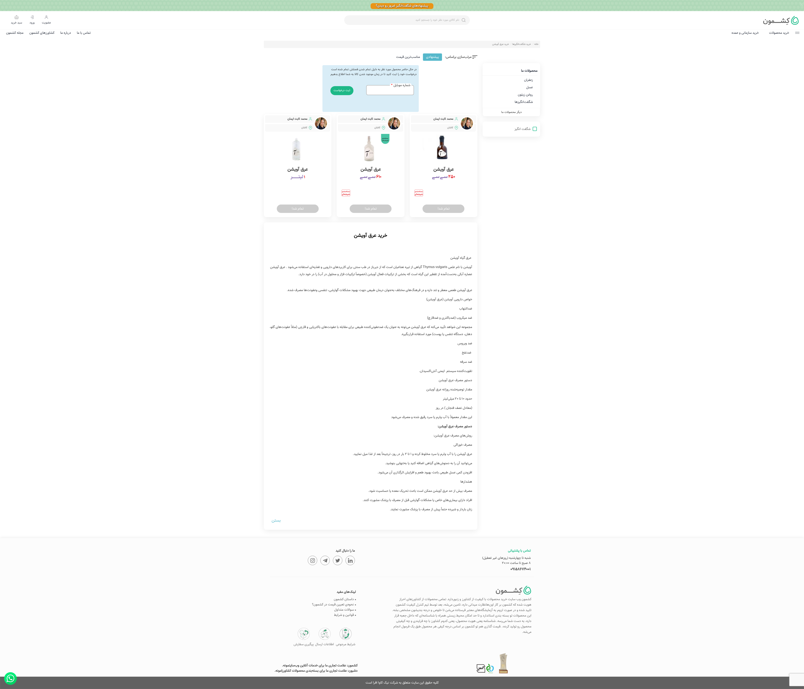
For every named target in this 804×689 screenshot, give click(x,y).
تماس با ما (84, 33)
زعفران (528, 80)
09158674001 (520, 569)
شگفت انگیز (522, 129)
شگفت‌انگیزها (524, 102)
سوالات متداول (344, 610)
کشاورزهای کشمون (41, 33)
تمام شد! (444, 208)
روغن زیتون (525, 94)
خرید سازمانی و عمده (745, 33)
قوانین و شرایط (344, 615)
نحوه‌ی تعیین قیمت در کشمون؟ (333, 604)
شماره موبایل (401, 85)
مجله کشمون (14, 33)
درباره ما (65, 33)
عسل (529, 87)
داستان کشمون (344, 599)
